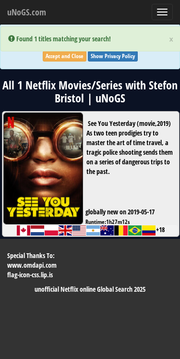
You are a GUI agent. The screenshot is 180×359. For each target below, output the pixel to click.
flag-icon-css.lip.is (30, 274)
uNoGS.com (26, 12)
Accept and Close (65, 56)
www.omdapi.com (32, 265)
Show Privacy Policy (113, 56)
